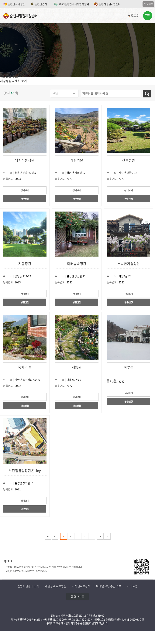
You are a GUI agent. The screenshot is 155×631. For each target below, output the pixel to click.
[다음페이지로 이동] (100, 536)
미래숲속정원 (76, 263)
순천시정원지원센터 (110, 4)
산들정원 (128, 160)
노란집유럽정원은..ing (25, 470)
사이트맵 (132, 586)
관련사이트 (148, 4)
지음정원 (24, 263)
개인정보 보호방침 (55, 586)
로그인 (135, 15)
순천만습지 (41, 4)
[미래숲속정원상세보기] (76, 233)
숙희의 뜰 (25, 367)
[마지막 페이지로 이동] (107, 536)
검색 (147, 93)
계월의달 (76, 160)
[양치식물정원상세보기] (24, 130)
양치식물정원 (24, 160)
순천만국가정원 (16, 4)
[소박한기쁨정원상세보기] (128, 233)
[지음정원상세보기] (24, 233)
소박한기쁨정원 (128, 263)
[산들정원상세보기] (128, 130)
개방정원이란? (9, 76)
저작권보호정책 (81, 586)
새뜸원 (76, 367)
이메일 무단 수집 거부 (108, 586)
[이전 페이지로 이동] (55, 536)
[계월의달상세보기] (76, 130)
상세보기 (25, 190)
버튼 (147, 16)
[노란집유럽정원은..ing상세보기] (24, 440)
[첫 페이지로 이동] (48, 536)
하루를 (128, 367)
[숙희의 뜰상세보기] (24, 337)
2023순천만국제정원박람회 (74, 4)
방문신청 (25, 199)
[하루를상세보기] (128, 337)
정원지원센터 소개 (28, 586)
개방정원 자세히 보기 (13, 81)
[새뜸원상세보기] (76, 337)
